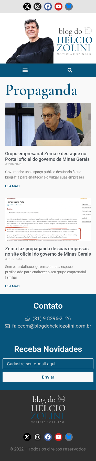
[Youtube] (58, 7)
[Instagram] (37, 7)
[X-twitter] (27, 7)
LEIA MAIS (12, 186)
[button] (25, 70)
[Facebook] (48, 7)
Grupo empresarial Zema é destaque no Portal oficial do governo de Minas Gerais (47, 156)
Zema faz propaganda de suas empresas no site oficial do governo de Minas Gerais (48, 251)
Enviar (48, 377)
